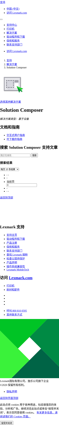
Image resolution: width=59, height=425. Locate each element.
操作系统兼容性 (16, 266)
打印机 (10, 285)
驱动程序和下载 (16, 238)
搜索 (34, 155)
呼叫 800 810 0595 (17, 310)
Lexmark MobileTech (18, 269)
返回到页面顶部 (9, 398)
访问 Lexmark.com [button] (17, 12)
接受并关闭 (6, 423)
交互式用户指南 (16, 135)
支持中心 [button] (12, 25)
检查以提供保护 (16, 258)
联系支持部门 (14, 250)
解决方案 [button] (12, 32)
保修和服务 (13, 246)
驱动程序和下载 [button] (16, 36)
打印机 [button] (10, 28)
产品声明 (12, 262)
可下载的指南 (14, 139)
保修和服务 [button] (13, 40)
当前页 (10, 181)
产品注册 (12, 242)
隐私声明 (12, 391)
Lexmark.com (20, 278)
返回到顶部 (6, 197)
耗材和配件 (13, 289)
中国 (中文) (13, 8)
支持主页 (12, 235)
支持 (9, 60)
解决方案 (12, 64)
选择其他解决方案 (10, 101)
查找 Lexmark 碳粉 (17, 254)
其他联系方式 (14, 314)
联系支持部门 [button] (14, 44)
